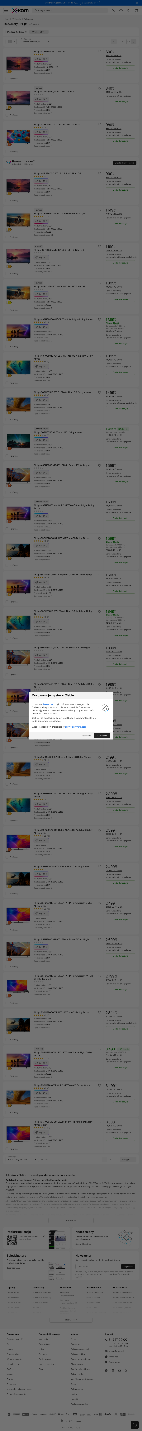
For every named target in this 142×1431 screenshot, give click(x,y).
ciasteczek (47, 704)
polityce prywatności (75, 726)
